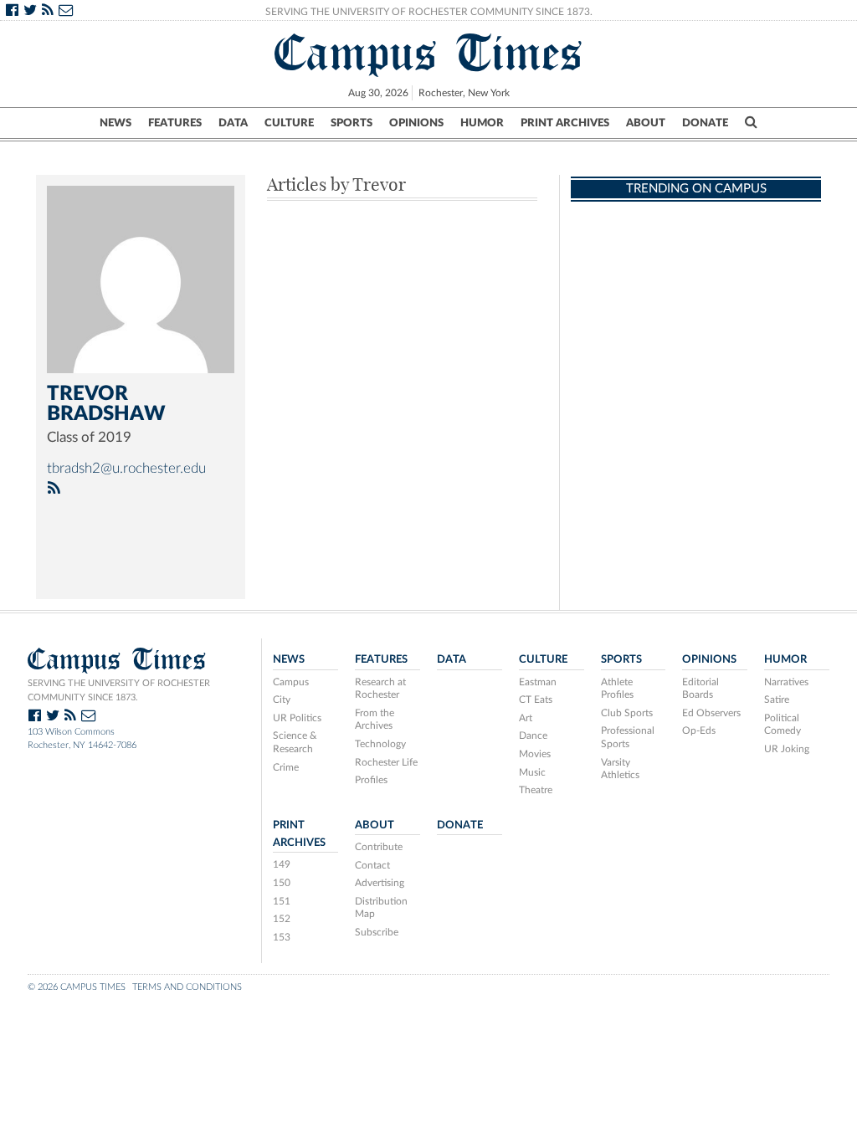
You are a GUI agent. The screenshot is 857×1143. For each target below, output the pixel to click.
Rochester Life (386, 762)
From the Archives (374, 719)
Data (233, 123)
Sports (351, 123)
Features (175, 123)
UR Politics (297, 718)
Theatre (535, 790)
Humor (482, 123)
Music (532, 772)
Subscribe (376, 932)
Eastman (538, 682)
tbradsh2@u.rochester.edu (126, 468)
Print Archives (565, 123)
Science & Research (295, 742)
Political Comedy (782, 724)
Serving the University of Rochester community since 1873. (119, 690)
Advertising (379, 883)
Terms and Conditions (187, 987)
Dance (533, 735)
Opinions (416, 123)
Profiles (371, 780)
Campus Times (429, 53)
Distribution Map (381, 908)
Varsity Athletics (620, 769)
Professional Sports (627, 737)
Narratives (786, 682)
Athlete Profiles (617, 688)
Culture (289, 123)
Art (525, 718)
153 (281, 937)
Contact (372, 865)
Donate (705, 123)
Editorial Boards (700, 688)
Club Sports (627, 713)
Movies (535, 754)
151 (281, 901)
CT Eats (535, 700)
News (115, 123)
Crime (286, 767)
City (281, 700)
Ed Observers (711, 713)
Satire (776, 700)
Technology (380, 744)
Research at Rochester (380, 688)
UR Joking (786, 749)
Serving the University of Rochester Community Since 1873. (429, 12)
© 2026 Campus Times (77, 987)
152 (281, 919)
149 (281, 864)
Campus (291, 682)
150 (281, 883)
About (645, 123)
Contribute (379, 847)
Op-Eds (699, 730)
